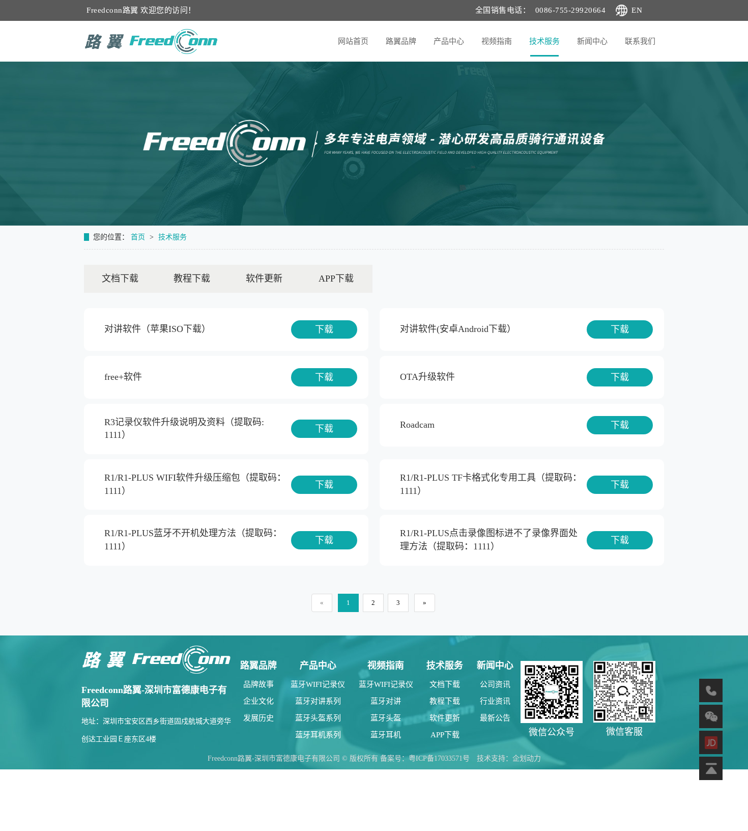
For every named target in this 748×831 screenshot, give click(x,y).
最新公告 (495, 718)
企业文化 (258, 701)
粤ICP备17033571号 (439, 758)
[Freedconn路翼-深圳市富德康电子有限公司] (156, 658)
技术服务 (544, 41)
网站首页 (353, 41)
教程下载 (192, 278)
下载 (324, 329)
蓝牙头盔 (385, 718)
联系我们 (640, 41)
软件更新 (264, 278)
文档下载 (120, 278)
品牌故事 (258, 684)
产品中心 (449, 41)
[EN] (613, 10)
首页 (139, 237)
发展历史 (258, 718)
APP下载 (336, 278)
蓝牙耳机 (385, 735)
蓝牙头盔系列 (318, 718)
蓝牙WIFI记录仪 (318, 684)
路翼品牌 (401, 41)
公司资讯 (495, 684)
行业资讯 (495, 701)
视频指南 (496, 41)
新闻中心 (592, 41)
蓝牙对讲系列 (318, 701)
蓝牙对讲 (385, 701)
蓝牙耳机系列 (318, 735)
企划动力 (526, 758)
